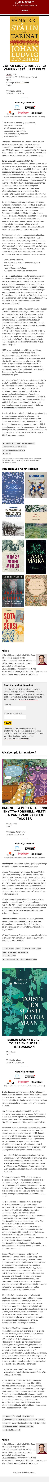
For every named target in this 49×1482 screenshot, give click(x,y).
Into (8, 1052)
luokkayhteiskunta (10, 1419)
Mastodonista (19, 674)
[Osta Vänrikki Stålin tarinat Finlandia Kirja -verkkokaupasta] (18, 109)
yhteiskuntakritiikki (10, 1426)
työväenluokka (39, 1423)
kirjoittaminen (28, 1416)
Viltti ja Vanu (11, 956)
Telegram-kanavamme (28, 699)
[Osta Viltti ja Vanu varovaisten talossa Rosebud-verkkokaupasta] (31, 850)
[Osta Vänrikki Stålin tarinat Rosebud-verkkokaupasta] (31, 109)
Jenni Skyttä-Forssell (28, 959)
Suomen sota (21, 447)
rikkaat (41, 1419)
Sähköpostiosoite (13, 713)
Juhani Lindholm (22, 82)
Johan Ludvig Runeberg (15, 450)
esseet (8, 1416)
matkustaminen (25, 1419)
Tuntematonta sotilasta (12, 408)
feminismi (17, 1416)
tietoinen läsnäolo (25, 1423)
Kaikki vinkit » (32, 674)
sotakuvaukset (8, 447)
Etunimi (7, 705)
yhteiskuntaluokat (26, 1426)
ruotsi (8, 454)
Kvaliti (9, 823)
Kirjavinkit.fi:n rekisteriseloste (16, 738)
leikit (4, 952)
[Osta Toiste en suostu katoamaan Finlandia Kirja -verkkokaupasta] (18, 1078)
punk (35, 1419)
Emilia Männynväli (13, 1430)
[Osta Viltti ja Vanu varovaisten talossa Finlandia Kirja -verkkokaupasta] (18, 850)
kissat (18, 949)
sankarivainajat (28, 443)
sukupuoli (6, 1423)
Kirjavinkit (26, 2)
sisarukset (12, 952)
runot (18, 443)
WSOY (9, 74)
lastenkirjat (36, 949)
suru (14, 1423)
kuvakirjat (26, 949)
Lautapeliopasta (9, 669)
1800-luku (10, 443)
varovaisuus (23, 952)
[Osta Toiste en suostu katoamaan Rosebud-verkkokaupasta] (31, 1078)
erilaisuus (10, 949)
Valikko (24, 10)
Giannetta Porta (12, 959)
